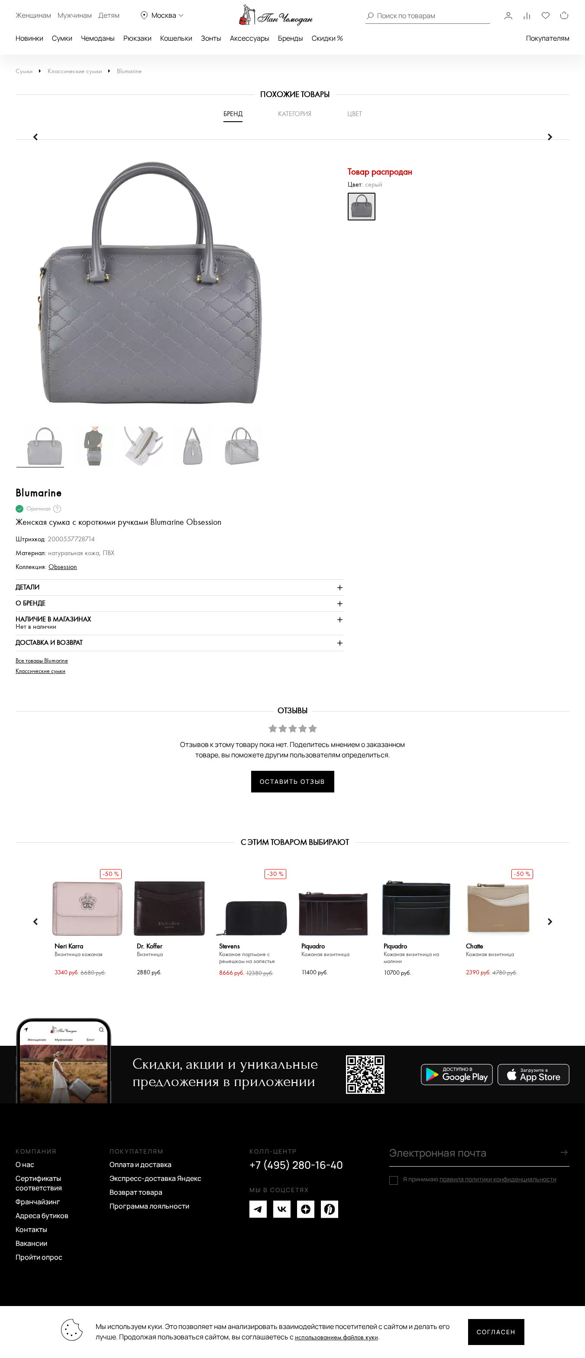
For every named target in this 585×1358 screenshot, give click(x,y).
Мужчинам (75, 15)
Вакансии (31, 1243)
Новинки (29, 38)
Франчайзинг (38, 1201)
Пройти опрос (39, 1257)
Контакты (31, 1229)
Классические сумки (75, 71)
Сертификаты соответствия (39, 1183)
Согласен (496, 1332)
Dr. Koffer (150, 950)
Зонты (211, 38)
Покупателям (547, 38)
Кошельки (176, 38)
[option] (180, 287)
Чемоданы (98, 38)
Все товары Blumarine (42, 660)
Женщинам (33, 15)
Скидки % (327, 38)
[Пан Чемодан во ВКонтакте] (282, 1209)
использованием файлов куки (336, 1337)
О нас (25, 1164)
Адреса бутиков (42, 1215)
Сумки (62, 38)
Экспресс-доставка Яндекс (155, 1178)
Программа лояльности (149, 1206)
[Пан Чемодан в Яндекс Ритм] (329, 1209)
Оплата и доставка (140, 1164)
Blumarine (129, 71)
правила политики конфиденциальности (498, 1179)
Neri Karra (79, 950)
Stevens (247, 954)
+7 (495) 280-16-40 (296, 1165)
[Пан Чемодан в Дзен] (305, 1209)
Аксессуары (249, 38)
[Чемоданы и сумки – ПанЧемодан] (276, 15)
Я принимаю (479, 1179)
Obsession (62, 567)
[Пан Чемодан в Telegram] (258, 1209)
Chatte (490, 950)
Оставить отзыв (292, 781)
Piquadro (325, 950)
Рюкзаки (137, 38)
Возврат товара (136, 1192)
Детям (109, 15)
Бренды (290, 38)
